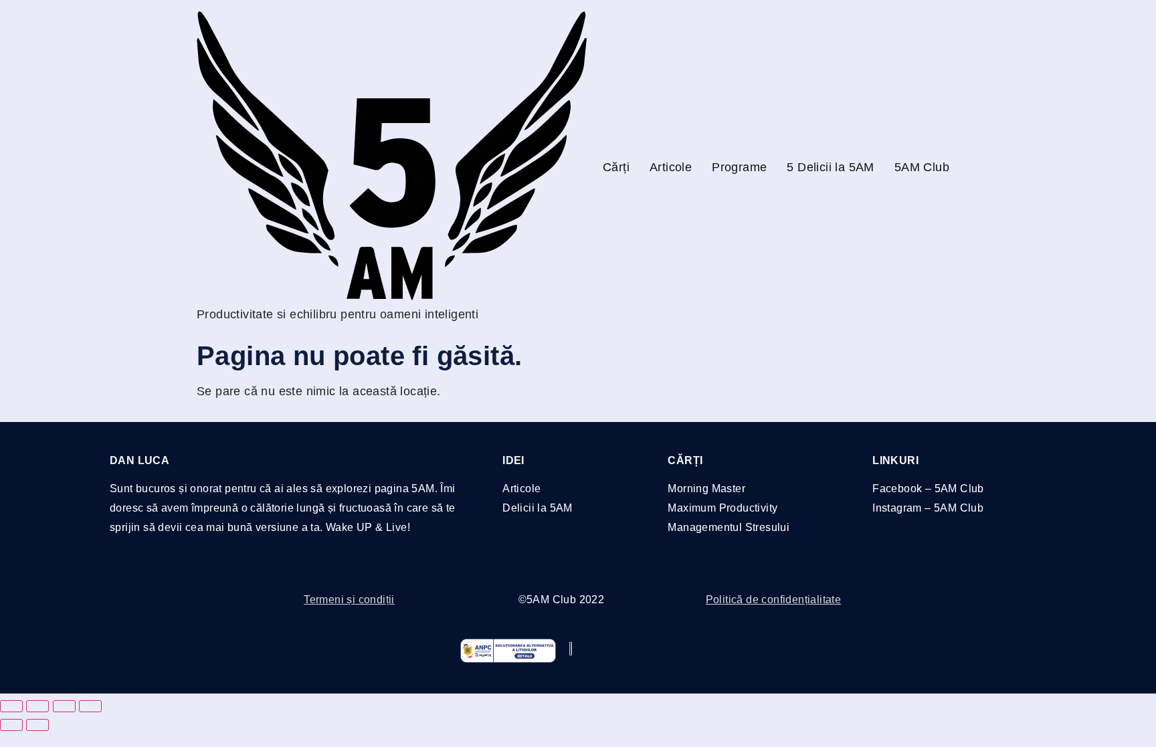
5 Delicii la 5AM (830, 167)
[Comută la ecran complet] (37, 706)
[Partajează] (64, 706)
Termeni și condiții (349, 599)
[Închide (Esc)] (90, 706)
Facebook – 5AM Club (928, 488)
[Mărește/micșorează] (11, 706)
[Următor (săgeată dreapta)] (37, 725)
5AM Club (921, 167)
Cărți (616, 167)
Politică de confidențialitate (774, 599)
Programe (739, 167)
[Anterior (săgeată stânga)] (11, 725)
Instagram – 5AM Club (927, 508)
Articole (671, 167)
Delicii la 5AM (537, 508)
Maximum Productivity (722, 508)
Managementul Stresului (728, 527)
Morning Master (706, 488)
